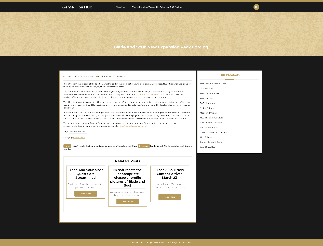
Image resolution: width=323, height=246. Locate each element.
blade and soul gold (147, 94)
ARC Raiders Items (209, 127)
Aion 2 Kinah (206, 137)
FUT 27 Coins (206, 98)
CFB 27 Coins (206, 88)
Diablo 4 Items (207, 108)
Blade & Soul (79, 137)
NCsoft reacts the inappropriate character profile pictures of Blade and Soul (127, 177)
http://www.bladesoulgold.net (133, 126)
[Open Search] (256, 7)
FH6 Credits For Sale (210, 93)
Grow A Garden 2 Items (211, 142)
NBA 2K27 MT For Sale (211, 122)
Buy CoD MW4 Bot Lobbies (213, 132)
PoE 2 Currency (207, 103)
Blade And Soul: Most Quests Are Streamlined (85, 174)
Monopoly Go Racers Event (213, 84)
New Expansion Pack (77, 131)
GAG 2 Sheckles (207, 147)
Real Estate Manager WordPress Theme (152, 242)
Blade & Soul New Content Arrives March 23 (169, 174)
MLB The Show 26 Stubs (211, 118)
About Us (120, 7)
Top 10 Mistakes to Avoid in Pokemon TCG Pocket (157, 7)
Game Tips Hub (77, 7)
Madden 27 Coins (208, 113)
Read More (85, 194)
